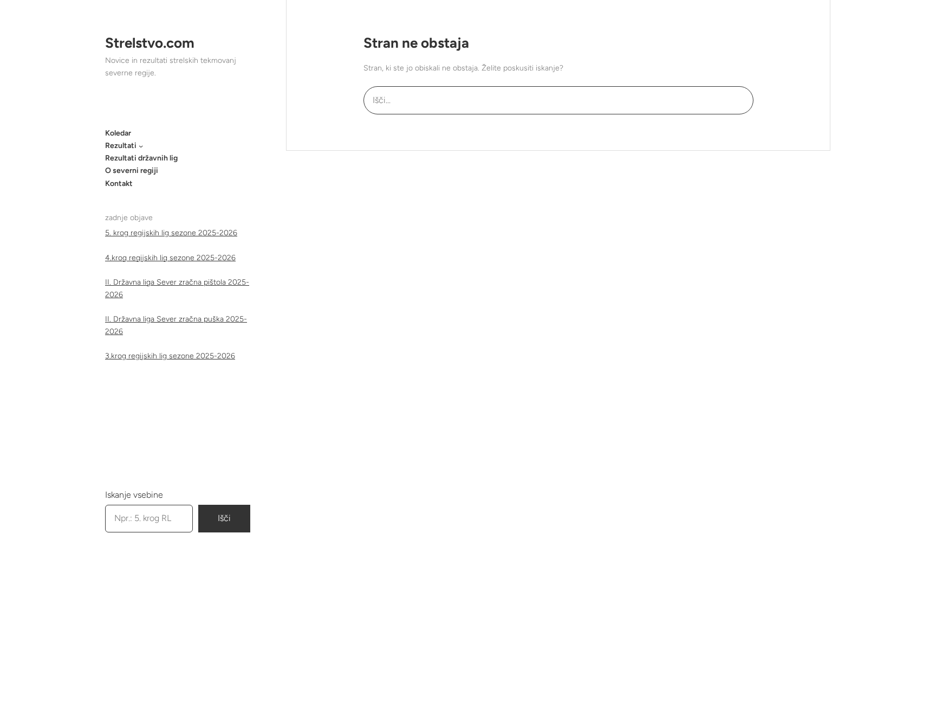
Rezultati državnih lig (141, 158)
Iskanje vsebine (134, 495)
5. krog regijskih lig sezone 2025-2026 (171, 232)
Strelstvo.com (149, 43)
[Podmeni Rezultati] (141, 146)
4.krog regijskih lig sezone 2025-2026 (170, 257)
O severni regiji (131, 170)
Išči (224, 518)
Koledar (118, 133)
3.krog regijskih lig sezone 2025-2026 (170, 356)
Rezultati (120, 145)
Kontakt (119, 183)
